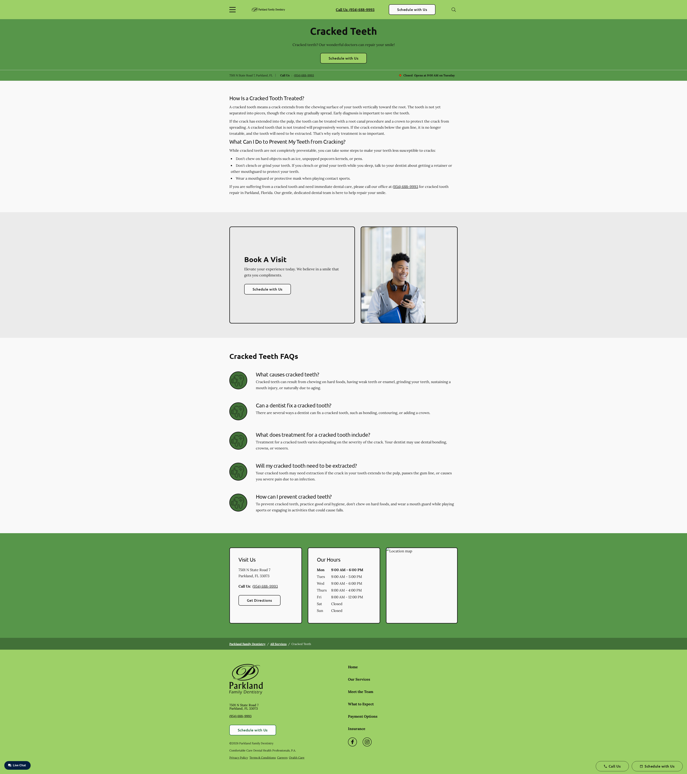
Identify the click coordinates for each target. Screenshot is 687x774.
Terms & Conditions (262, 757)
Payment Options (362, 716)
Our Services (359, 679)
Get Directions (259, 600)
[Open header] (233, 10)
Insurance (356, 728)
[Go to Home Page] (268, 9)
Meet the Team (360, 691)
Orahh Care (296, 757)
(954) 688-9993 (304, 75)
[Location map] (421, 585)
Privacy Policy (238, 757)
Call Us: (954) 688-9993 (355, 9)
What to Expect (361, 704)
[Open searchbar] (454, 10)
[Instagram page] (367, 742)
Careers (282, 757)
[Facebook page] (352, 742)
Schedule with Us (412, 9)
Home (353, 667)
